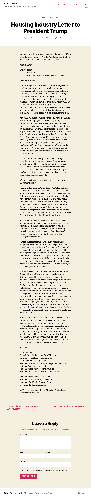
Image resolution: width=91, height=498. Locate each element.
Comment (23, 435)
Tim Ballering (33, 38)
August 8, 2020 (47, 38)
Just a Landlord (11, 3)
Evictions (54, 17)
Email (48, 452)
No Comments (62, 38)
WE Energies (28, 493)
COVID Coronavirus (40, 17)
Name (22, 452)
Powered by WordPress (43, 493)
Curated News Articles (72, 5)
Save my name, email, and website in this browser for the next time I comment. (45, 470)
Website (22, 461)
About (60, 5)
